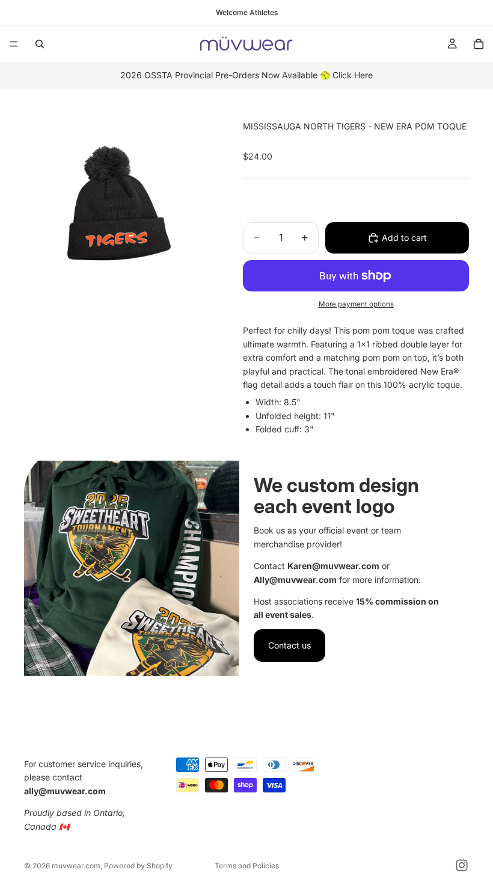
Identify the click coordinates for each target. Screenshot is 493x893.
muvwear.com (76, 865)
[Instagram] (462, 865)
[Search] (39, 44)
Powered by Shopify (138, 865)
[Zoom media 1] (119, 203)
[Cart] (478, 44)
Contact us (289, 645)
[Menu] (14, 44)
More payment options (356, 304)
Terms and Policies (247, 865)
